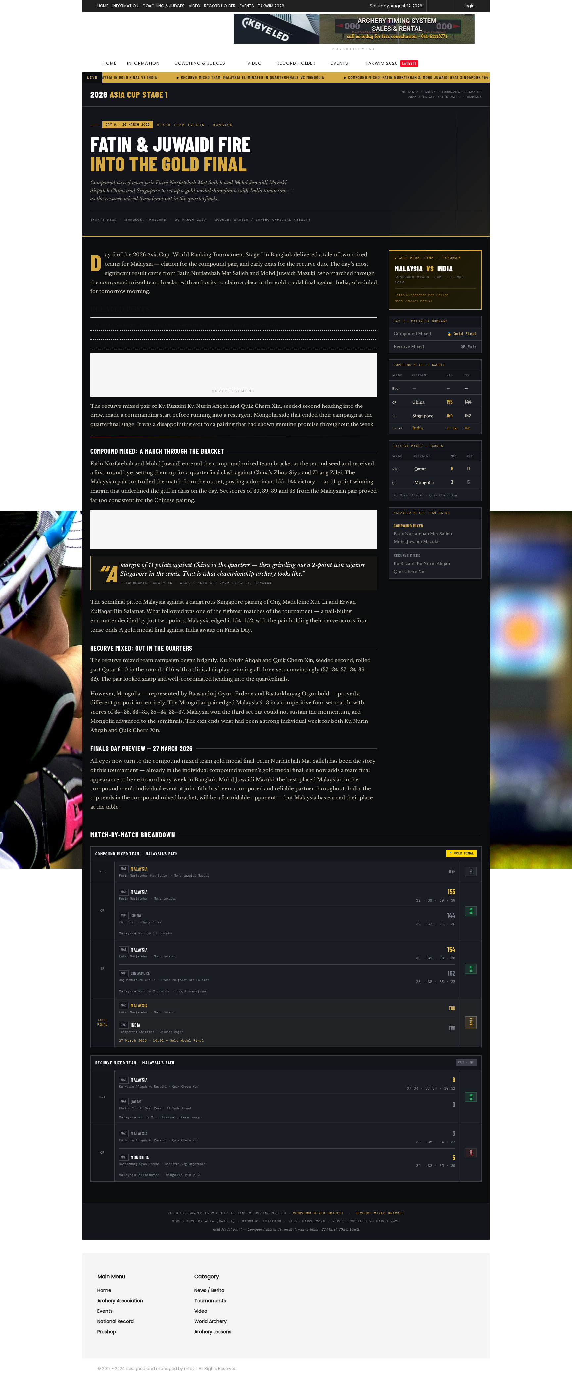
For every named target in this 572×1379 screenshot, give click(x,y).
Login (469, 6)
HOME (102, 6)
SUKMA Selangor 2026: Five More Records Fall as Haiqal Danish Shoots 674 (187, 325)
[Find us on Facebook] (441, 6)
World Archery (210, 1321)
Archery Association (120, 1300)
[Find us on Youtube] (449, 6)
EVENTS (247, 6)
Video (200, 1311)
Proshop (106, 1331)
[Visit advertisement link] (354, 29)
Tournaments (210, 1300)
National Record (115, 1321)
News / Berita (209, 1290)
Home (104, 1290)
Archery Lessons (212, 1331)
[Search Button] (472, 63)
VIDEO (194, 6)
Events (105, 1311)
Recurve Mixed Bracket (380, 1213)
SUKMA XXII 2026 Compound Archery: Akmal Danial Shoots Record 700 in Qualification (203, 334)
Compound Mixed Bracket (318, 1213)
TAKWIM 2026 (271, 6)
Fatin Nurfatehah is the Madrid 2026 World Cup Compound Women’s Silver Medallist (200, 343)
